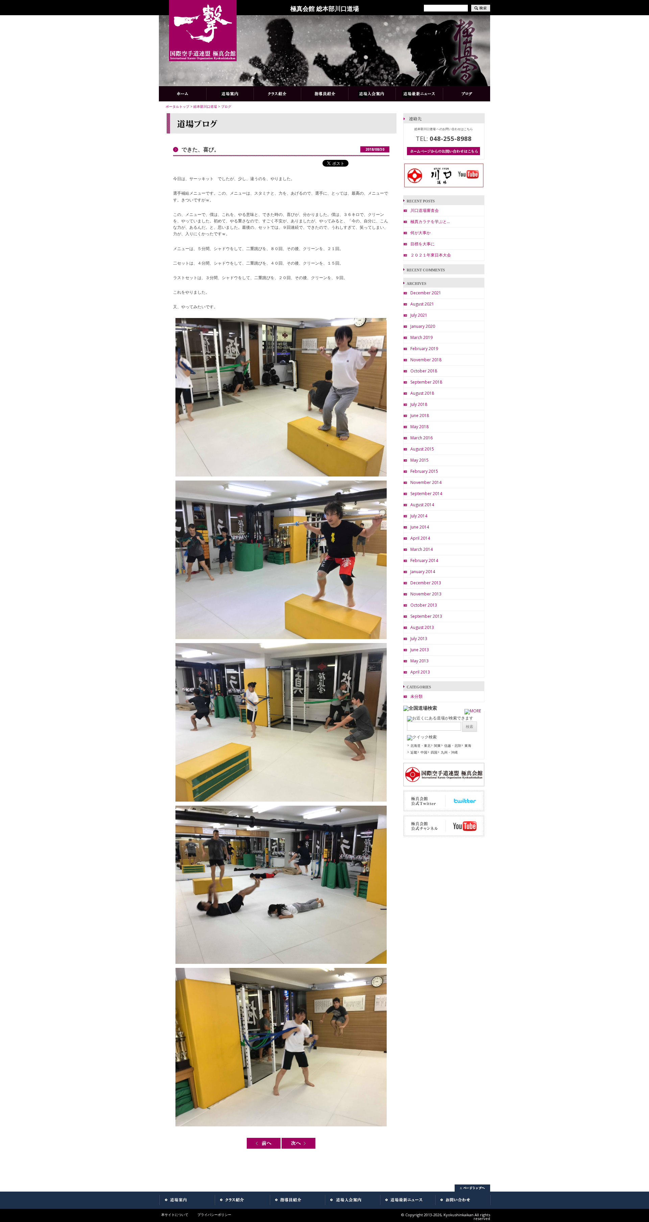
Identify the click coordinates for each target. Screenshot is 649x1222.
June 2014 (419, 527)
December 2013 (425, 583)
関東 (437, 745)
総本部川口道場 (205, 106)
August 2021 (422, 304)
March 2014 (421, 549)
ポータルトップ (177, 106)
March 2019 (421, 337)
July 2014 (418, 516)
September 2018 (426, 382)
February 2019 (424, 348)
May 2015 (419, 460)
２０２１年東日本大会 (430, 255)
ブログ (226, 106)
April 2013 (420, 672)
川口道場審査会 (424, 210)
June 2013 (419, 650)
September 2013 (426, 616)
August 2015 (422, 449)
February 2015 (424, 471)
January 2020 (422, 326)
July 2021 (418, 315)
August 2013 (422, 627)
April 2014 (420, 538)
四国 (434, 752)
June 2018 (419, 415)
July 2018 (418, 404)
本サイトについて (174, 1214)
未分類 (416, 696)
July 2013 (418, 638)
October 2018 (423, 371)
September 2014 (426, 493)
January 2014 (422, 572)
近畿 (413, 752)
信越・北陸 (452, 745)
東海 (467, 745)
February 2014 (424, 560)
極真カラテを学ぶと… (430, 221)
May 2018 (419, 427)
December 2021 (425, 293)
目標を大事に (422, 244)
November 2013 (425, 594)
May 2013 (419, 661)
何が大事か (420, 233)
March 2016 (421, 438)
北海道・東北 (420, 745)
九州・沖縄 (449, 752)
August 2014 (422, 505)
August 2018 (422, 393)
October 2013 (423, 605)
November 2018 (425, 360)
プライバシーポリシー (214, 1214)
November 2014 (425, 482)
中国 (423, 752)
